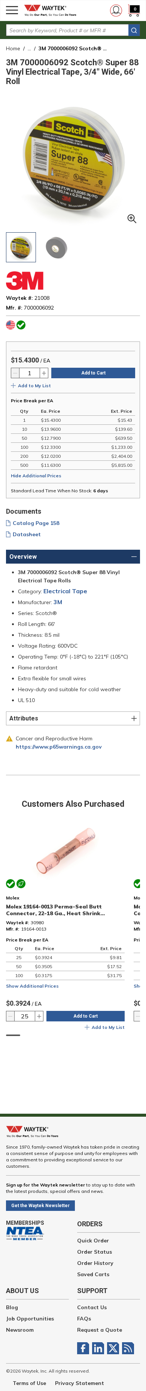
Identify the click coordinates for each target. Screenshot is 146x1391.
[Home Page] (52, 11)
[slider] (13, 1035)
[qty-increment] (44, 373)
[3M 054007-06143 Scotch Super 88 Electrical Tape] (21, 247)
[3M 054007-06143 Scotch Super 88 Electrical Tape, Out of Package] (57, 247)
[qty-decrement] (15, 373)
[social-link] (84, 1348)
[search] (134, 30)
